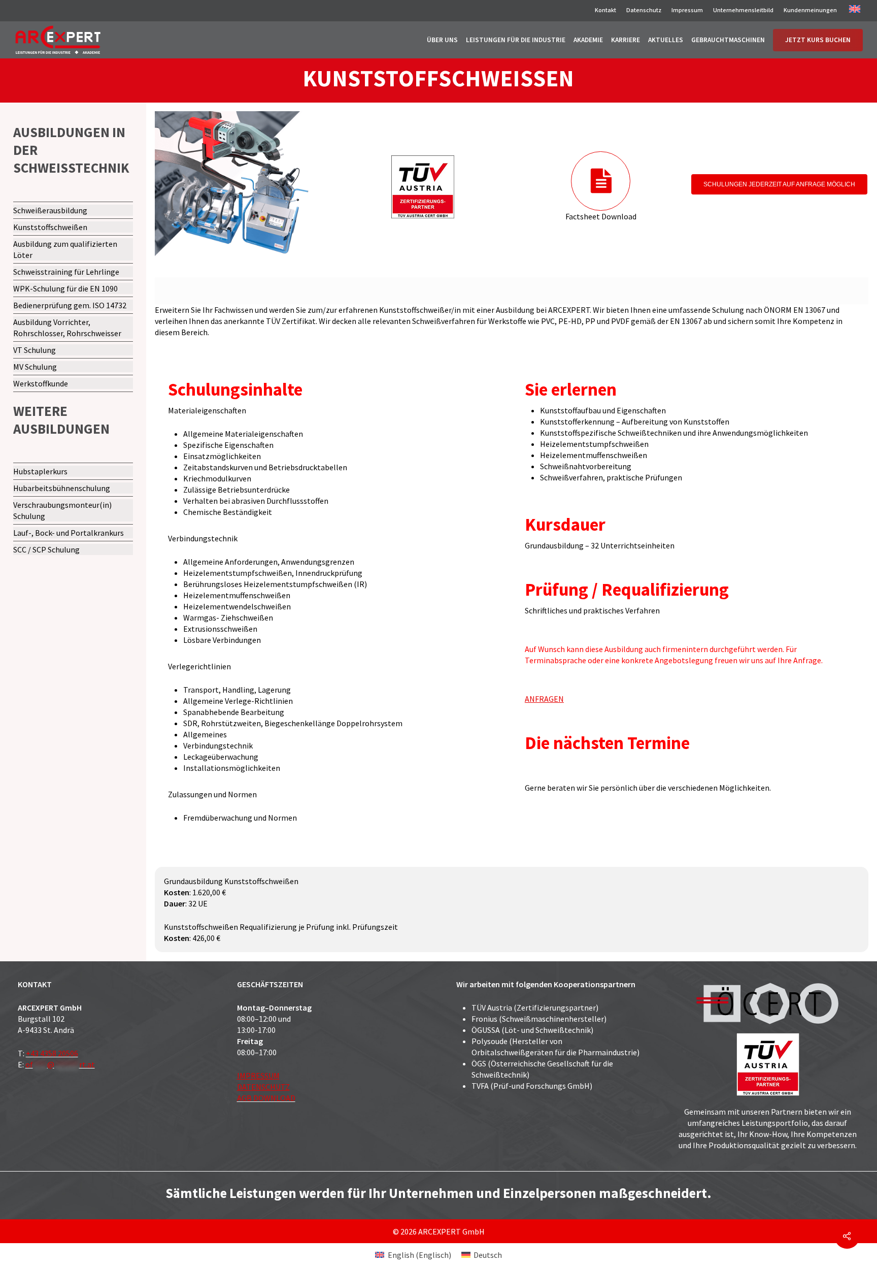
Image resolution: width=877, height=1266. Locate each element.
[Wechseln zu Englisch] (854, 11)
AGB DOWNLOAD (266, 1098)
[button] (779, 184)
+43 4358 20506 (52, 1053)
